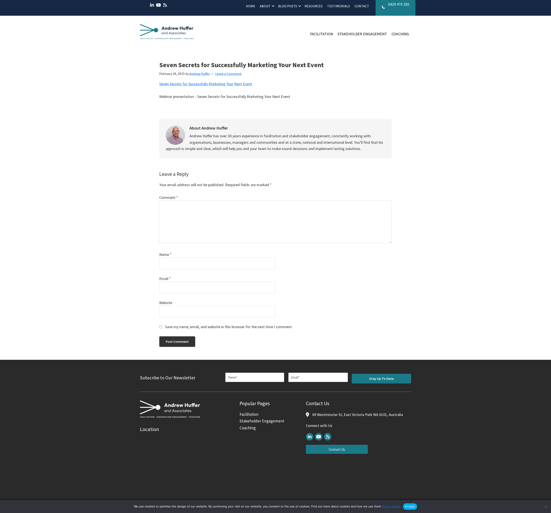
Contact (361, 6)
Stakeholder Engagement (362, 33)
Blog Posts (287, 6)
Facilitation (321, 33)
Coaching (400, 33)
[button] (273, 6)
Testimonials (338, 6)
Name (165, 254)
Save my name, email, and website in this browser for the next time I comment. (229, 326)
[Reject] (545, 506)
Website (165, 302)
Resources (314, 6)
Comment (168, 197)
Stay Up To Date (381, 378)
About (265, 6)
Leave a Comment (228, 73)
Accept (410, 506)
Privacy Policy (391, 506)
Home (250, 6)
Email (165, 278)
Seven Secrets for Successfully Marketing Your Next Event (205, 83)
